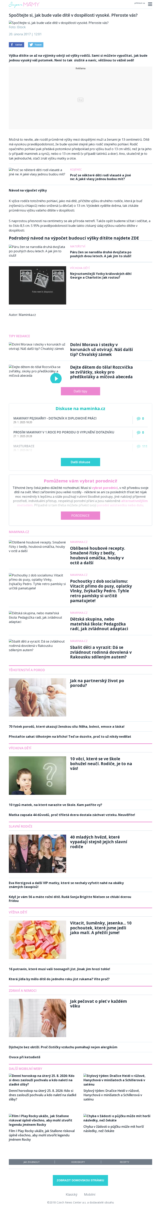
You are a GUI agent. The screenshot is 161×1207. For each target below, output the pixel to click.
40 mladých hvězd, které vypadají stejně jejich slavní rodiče (98, 841)
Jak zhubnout (32, 1162)
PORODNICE (80, 515)
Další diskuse (80, 462)
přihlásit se (139, 3)
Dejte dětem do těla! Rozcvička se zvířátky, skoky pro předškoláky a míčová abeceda (101, 371)
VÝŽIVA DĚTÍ (18, 912)
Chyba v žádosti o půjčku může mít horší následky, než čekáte (113, 1128)
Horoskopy (78, 1162)
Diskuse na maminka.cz (80, 408)
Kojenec (76, 169)
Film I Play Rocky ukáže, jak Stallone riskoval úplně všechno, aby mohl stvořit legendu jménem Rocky (42, 1135)
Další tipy (80, 391)
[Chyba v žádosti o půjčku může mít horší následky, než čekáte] (117, 1120)
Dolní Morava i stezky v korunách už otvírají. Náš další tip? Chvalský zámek (101, 349)
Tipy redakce (19, 336)
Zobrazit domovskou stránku (80, 1180)
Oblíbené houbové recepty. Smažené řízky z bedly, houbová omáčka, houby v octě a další (97, 555)
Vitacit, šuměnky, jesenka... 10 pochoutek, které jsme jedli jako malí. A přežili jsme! (101, 927)
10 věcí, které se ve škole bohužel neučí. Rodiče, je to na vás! (101, 763)
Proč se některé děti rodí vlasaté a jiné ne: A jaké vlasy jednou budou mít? (100, 177)
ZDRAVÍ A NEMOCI (23, 990)
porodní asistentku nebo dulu (120, 505)
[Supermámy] (24, 7)
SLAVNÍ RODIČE (20, 826)
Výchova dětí (80, 268)
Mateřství (77, 246)
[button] (149, 4)
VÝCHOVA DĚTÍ (20, 748)
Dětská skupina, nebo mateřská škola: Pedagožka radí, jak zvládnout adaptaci (99, 623)
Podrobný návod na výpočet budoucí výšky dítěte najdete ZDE (74, 238)
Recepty (124, 1162)
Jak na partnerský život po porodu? (97, 683)
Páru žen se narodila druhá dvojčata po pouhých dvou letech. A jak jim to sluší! (100, 254)
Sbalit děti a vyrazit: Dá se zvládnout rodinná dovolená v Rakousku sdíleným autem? (101, 652)
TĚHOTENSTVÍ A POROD (27, 670)
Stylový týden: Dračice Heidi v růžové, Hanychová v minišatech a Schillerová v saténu (112, 1094)
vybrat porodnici (105, 488)
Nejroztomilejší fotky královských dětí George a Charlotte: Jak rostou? (101, 276)
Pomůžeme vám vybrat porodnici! (80, 481)
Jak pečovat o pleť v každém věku (98, 1003)
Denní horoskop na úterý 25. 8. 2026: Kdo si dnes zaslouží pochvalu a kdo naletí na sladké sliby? (42, 1094)
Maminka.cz (19, 532)
